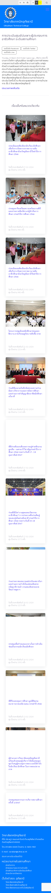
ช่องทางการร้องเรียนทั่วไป (12, 856)
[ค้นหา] (47, 3)
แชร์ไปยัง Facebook (11, 48)
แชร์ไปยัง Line (9, 52)
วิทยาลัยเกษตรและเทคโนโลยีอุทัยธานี (20, 887)
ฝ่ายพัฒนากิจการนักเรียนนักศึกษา (19, 870)
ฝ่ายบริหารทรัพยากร (14, 873)
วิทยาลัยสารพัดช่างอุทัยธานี (16, 885)
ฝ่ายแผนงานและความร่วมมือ (16, 868)
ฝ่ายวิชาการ (10, 865)
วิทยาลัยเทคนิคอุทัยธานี (14, 882)
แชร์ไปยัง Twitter (29, 48)
